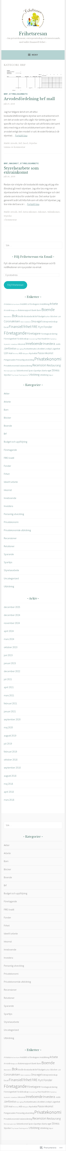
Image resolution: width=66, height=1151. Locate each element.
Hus (39, 338)
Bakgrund (14, 310)
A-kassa (7, 304)
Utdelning (44, 374)
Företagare (33, 333)
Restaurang (54, 365)
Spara (30, 370)
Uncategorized (11, 578)
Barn (39, 310)
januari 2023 (10, 663)
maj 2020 (8, 727)
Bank (34, 310)
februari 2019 (10, 751)
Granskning (33, 339)
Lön (6, 353)
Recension (39, 365)
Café (59, 317)
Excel (25, 143)
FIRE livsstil (9, 457)
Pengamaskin (10, 359)
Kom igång (19, 349)
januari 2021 (10, 711)
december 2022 (12, 671)
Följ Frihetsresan (15, 284)
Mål (20, 353)
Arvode (13, 143)
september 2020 (12, 719)
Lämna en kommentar (14, 147)
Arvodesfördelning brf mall (29, 99)
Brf (6, 94)
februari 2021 (10, 703)
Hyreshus (53, 339)
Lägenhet (56, 348)
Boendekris (7, 317)
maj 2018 (8, 783)
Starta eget (46, 370)
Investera (49, 344)
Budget (41, 316)
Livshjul (48, 348)
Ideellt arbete (11, 481)
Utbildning (34, 374)
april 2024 (9, 631)
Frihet (7, 473)
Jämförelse (10, 348)
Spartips (37, 370)
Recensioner (10, 538)
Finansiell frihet (20, 326)
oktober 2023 (10, 647)
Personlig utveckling (25, 359)
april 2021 (9, 687)
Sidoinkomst (53, 212)
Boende (48, 309)
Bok (15, 315)
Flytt (40, 327)
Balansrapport (24, 310)
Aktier (7, 393)
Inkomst (14, 163)
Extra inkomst (30, 212)
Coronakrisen (12, 321)
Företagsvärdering (49, 333)
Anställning (44, 304)
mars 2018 (9, 799)
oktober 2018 (10, 759)
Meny (35, 54)
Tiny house (14, 375)
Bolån (21, 316)
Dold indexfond (26, 322)
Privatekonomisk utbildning (17, 530)
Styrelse (33, 143)
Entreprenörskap (50, 321)
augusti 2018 (10, 775)
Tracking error (23, 375)
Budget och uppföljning (15, 441)
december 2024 (12, 615)
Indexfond (14, 344)
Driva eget (36, 321)
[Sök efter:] (33, 245)
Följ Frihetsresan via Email (33, 256)
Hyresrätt (7, 344)
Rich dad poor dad (10, 371)
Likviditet (41, 348)
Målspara (25, 354)
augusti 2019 (10, 735)
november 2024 (12, 623)
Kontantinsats (30, 348)
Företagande (15, 333)
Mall (10, 353)
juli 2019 (8, 743)
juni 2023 (8, 655)
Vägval (51, 375)
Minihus (15, 354)
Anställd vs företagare (29, 304)
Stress (55, 370)
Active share (15, 304)
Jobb (58, 344)
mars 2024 (9, 639)
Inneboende (34, 343)
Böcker (53, 316)
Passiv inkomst (45, 353)
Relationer (9, 546)
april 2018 (9, 791)
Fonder (47, 327)
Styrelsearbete (18, 94)
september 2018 (12, 767)
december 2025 (12, 607)
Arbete (54, 304)
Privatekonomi (47, 359)
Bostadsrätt (29, 316)
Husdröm (45, 338)
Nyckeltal (33, 353)
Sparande (9, 554)
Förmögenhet (10, 338)
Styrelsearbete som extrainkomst (21, 170)
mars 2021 (9, 695)
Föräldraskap (23, 338)
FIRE (34, 327)
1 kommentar (10, 220)
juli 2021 (8, 679)
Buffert (47, 317)
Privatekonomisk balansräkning (18, 365)
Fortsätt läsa (21, 135)
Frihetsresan (33, 33)
